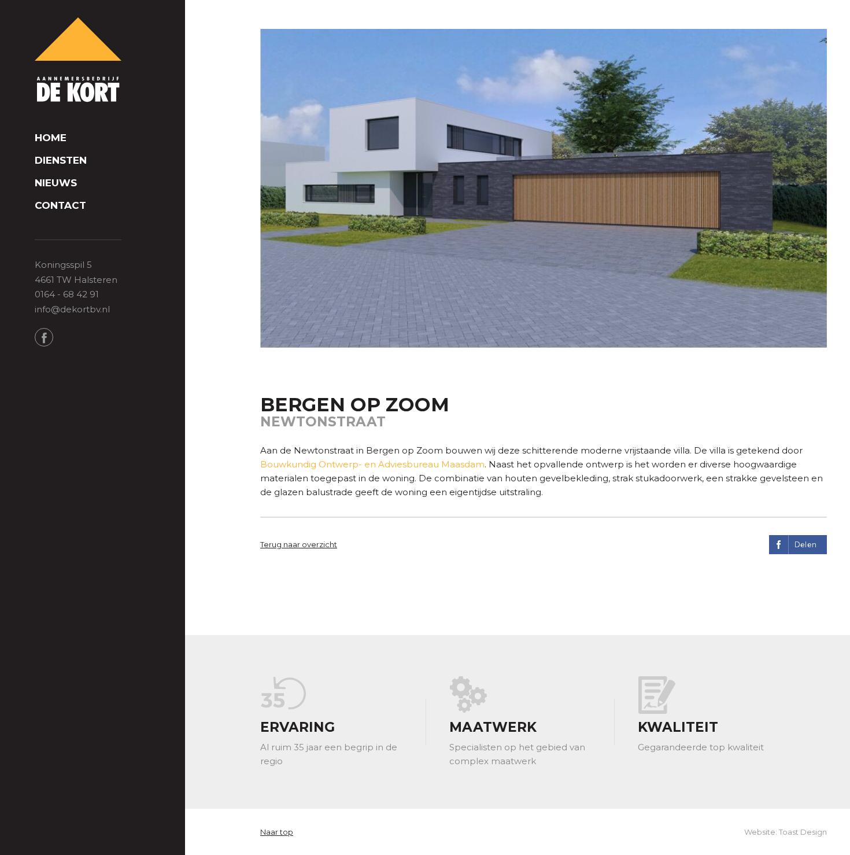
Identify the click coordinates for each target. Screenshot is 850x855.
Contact (60, 206)
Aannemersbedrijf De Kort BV (78, 60)
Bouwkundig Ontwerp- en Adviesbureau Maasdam (372, 464)
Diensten (61, 160)
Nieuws (56, 183)
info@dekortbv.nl (72, 309)
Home (50, 138)
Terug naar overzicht (298, 544)
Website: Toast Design (785, 831)
